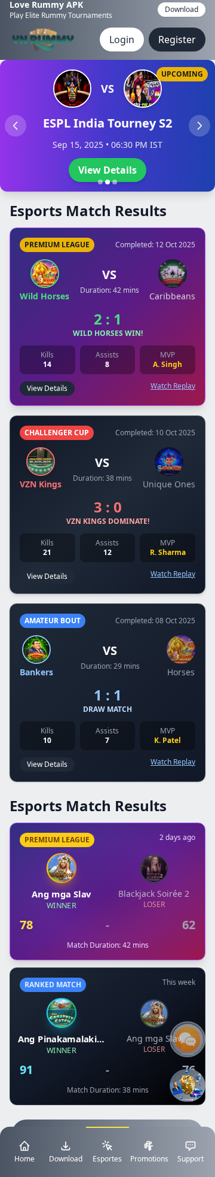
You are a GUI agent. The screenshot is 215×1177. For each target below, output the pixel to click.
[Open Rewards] (187, 1085)
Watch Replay (172, 386)
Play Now (107, 170)
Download (181, 9)
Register (177, 39)
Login (121, 39)
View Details (47, 388)
